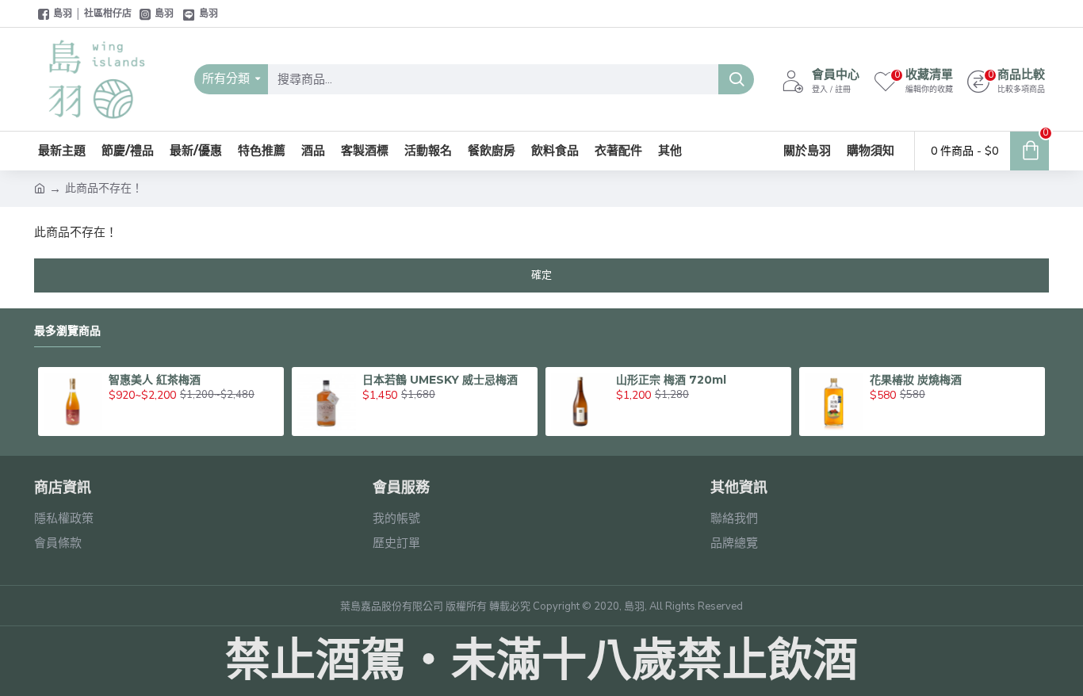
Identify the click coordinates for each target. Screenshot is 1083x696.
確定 (541, 275)
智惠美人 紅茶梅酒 (155, 380)
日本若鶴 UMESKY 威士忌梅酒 (440, 380)
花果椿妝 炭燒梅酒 (916, 380)
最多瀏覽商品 (67, 331)
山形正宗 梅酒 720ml (671, 380)
